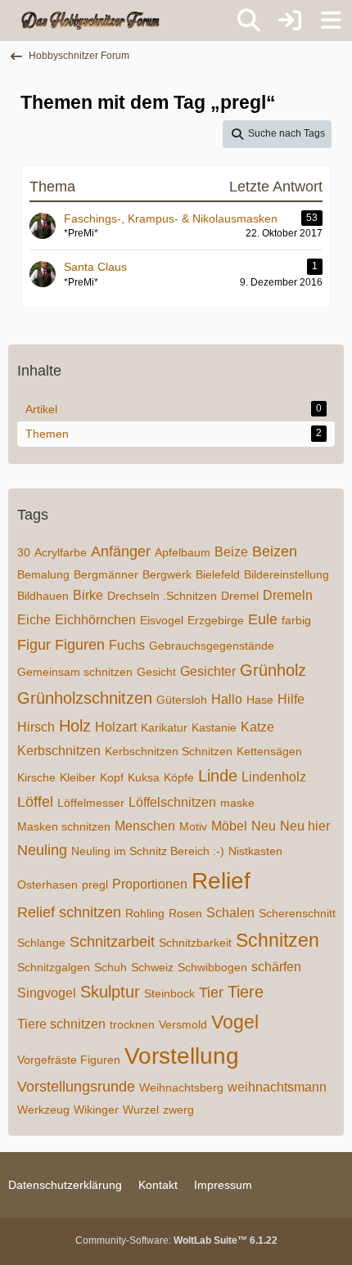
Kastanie (214, 727)
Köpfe (179, 777)
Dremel (240, 595)
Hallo (226, 699)
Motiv (193, 826)
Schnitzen (277, 940)
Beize (231, 552)
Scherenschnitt (297, 913)
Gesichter (208, 671)
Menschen (145, 826)
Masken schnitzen (64, 826)
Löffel (35, 802)
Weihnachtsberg (181, 1087)
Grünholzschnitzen (84, 698)
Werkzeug (43, 1109)
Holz (75, 726)
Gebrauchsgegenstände (211, 645)
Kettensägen (269, 751)
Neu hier (305, 826)
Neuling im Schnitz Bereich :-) (147, 851)
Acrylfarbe (60, 552)
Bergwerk (167, 574)
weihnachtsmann (277, 1087)
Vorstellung (181, 1056)
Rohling (145, 913)
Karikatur (164, 727)
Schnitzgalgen (53, 967)
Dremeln (288, 595)
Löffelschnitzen (172, 802)
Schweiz (152, 967)
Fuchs (127, 645)
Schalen (230, 913)
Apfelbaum (182, 552)
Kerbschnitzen (59, 751)
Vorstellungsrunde (76, 1086)
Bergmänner (106, 574)
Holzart (116, 727)
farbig (296, 620)
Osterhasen (47, 884)
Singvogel (46, 993)
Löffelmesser (90, 802)
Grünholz (273, 670)
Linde (217, 776)
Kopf (112, 777)
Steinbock (169, 993)
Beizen (274, 551)
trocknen (132, 1024)
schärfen (276, 967)
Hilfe (291, 699)
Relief (221, 881)
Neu (263, 826)
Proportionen (149, 884)
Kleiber (78, 777)
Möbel (229, 826)
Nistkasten (255, 851)
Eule (263, 619)
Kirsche (36, 777)
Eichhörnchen (95, 620)
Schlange (41, 942)
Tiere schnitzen (61, 1024)
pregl (95, 884)
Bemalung (43, 574)
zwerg (178, 1109)
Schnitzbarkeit (195, 942)
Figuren (80, 645)
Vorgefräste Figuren (68, 1059)
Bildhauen (43, 595)
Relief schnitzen (69, 912)
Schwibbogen (212, 967)
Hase (259, 699)
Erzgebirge (215, 620)
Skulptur (110, 992)
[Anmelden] (289, 20)
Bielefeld (218, 574)
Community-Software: (176, 1240)
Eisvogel (161, 620)
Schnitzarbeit (112, 942)
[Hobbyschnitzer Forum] (91, 20)
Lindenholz (273, 777)
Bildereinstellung (286, 574)
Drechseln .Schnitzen (162, 595)
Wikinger (96, 1109)
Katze (257, 727)
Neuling (42, 850)
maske (237, 802)
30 (23, 552)
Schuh (110, 967)
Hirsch (36, 727)
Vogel (235, 1022)
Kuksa (144, 777)
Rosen (185, 913)
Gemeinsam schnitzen (75, 671)
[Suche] (248, 20)
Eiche (34, 620)
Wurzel (141, 1109)
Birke (88, 595)
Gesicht (156, 671)
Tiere (246, 992)
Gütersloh (181, 699)
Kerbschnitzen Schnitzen (168, 751)
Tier (211, 992)
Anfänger (121, 551)
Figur (34, 645)
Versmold (183, 1024)
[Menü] (330, 20)
